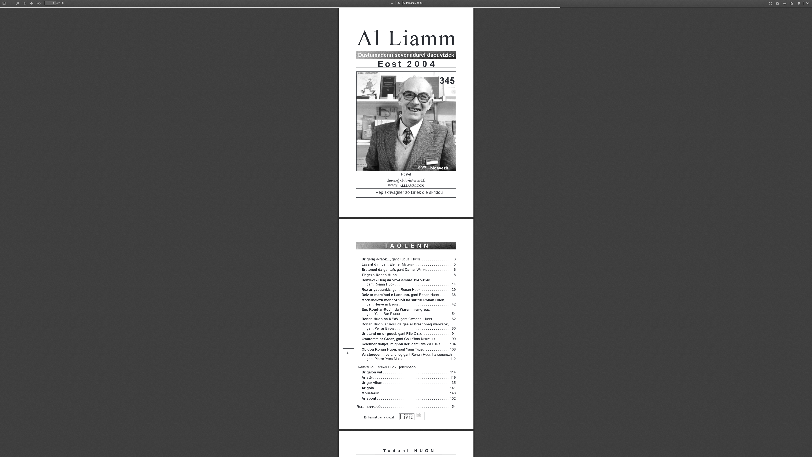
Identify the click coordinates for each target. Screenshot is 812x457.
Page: (39, 3)
